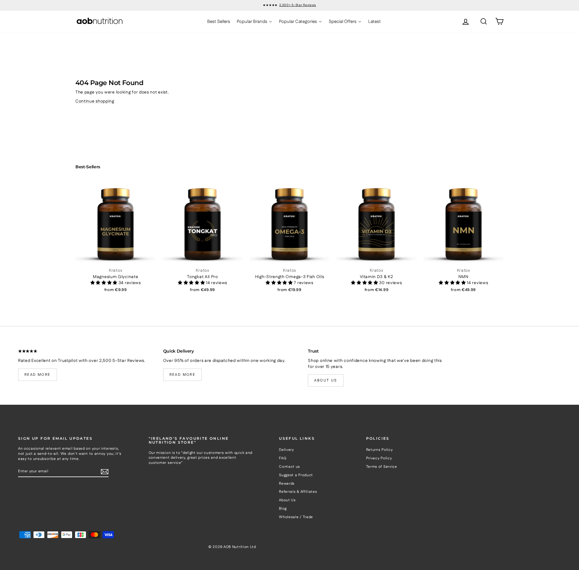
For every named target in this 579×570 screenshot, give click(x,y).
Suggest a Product (296, 475)
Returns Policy (379, 449)
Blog (283, 508)
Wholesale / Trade (296, 517)
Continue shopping (94, 101)
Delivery (286, 449)
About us (325, 380)
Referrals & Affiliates (298, 491)
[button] (104, 283)
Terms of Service (381, 466)
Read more (37, 374)
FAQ (282, 458)
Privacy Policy (379, 458)
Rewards (287, 483)
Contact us (289, 466)
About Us (287, 500)
